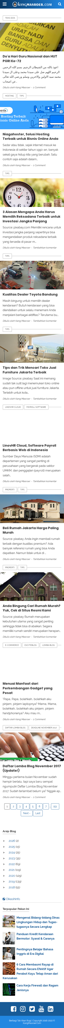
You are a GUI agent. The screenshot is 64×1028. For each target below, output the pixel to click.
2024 (12, 852)
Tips (22, 96)
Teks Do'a (10, 18)
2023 (12, 858)
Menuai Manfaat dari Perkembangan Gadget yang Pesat (27, 688)
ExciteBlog (31, 645)
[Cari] (59, 4)
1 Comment (39, 87)
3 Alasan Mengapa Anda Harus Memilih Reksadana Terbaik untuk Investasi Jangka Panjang (31, 216)
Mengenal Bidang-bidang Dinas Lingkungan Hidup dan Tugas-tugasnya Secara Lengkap (38, 922)
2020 (12, 875)
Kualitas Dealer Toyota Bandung (30, 294)
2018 (12, 887)
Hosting (9, 96)
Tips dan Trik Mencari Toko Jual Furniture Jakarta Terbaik (29, 369)
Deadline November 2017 (44, 728)
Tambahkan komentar (45, 247)
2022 (12, 864)
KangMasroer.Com (32, 1023)
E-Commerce (12, 645)
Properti (10, 489)
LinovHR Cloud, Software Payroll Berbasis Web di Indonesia (29, 447)
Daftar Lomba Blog (15, 728)
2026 (12, 841)
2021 (12, 870)
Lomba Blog (48, 645)
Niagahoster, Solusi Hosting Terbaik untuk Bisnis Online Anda (30, 136)
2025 (12, 846)
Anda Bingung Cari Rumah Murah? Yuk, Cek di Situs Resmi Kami (31, 608)
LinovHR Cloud (13, 407)
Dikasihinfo (13, 899)
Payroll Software (36, 407)
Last (37, 813)
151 (55, 806)
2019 (12, 881)
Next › (26, 813)
